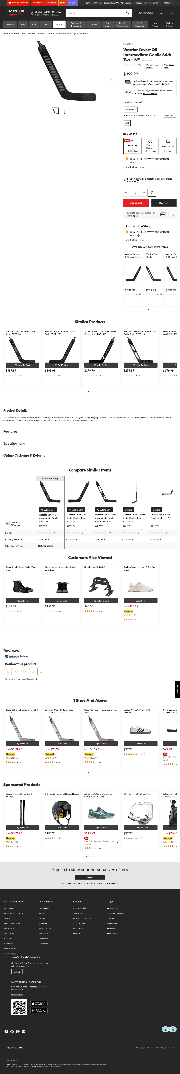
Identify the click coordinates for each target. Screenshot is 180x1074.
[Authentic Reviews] (17, 657)
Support (127, 3)
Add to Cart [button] (136, 202)
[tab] (132, 146)
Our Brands (77, 913)
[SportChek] (51, 3)
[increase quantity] (144, 192)
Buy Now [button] (163, 202)
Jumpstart (77, 933)
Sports (59, 24)
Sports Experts (44, 933)
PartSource (43, 923)
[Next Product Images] (111, 78)
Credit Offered (95, 3)
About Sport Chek (79, 908)
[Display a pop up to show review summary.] (145, 754)
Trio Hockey (43, 938)
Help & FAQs (9, 928)
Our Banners (44, 944)
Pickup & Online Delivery (13, 913)
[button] (127, 13)
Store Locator (9, 933)
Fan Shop (107, 24)
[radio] (130, 109)
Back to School (169, 24)
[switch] (10, 523)
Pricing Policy (112, 928)
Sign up (17, 972)
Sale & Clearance (139, 24)
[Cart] (171, 13)
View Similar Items (169, 66)
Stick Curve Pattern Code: (137, 115)
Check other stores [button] (135, 167)
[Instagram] (18, 1031)
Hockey (32, 33)
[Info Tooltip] (138, 181)
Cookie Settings (10, 954)
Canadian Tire (44, 908)
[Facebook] (6, 1031)
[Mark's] (62, 3)
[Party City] (72, 3)
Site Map (110, 918)
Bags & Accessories (122, 24)
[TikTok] (12, 1031)
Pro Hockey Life (45, 928)
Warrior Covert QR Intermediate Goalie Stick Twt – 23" (147, 54)
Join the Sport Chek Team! (83, 918)
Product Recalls (10, 949)
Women (10, 24)
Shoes (46, 24)
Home (6, 33)
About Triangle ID (79, 923)
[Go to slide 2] (64, 111)
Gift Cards (8, 938)
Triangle (42, 918)
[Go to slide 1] (55, 111)
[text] (133, 294)
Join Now (113, 883)
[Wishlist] (161, 13)
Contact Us (8, 944)
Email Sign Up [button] (113, 3)
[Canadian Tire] (38, 3)
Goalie (50, 33)
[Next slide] (176, 265)
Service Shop (9, 918)
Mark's (41, 913)
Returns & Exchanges (12, 923)
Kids (34, 24)
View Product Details (152, 66)
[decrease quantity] (125, 192)
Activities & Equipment (76, 24)
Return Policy (112, 933)
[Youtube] (23, 1031)
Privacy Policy (112, 908)
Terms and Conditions (115, 913)
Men (23, 24)
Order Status (147, 13)
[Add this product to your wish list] (152, 193)
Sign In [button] (170, 3)
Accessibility (112, 923)
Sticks (41, 33)
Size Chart (170, 115)
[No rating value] (130, 65)
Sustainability (78, 928)
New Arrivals (155, 24)
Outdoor (94, 24)
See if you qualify (150, 93)
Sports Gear (18, 33)
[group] (139, 610)
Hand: (127, 101)
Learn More (16, 994)
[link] (133, 65)
